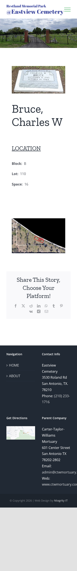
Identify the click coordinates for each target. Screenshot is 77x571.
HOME (14, 365)
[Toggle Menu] (67, 10)
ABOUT (14, 376)
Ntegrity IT (61, 500)
